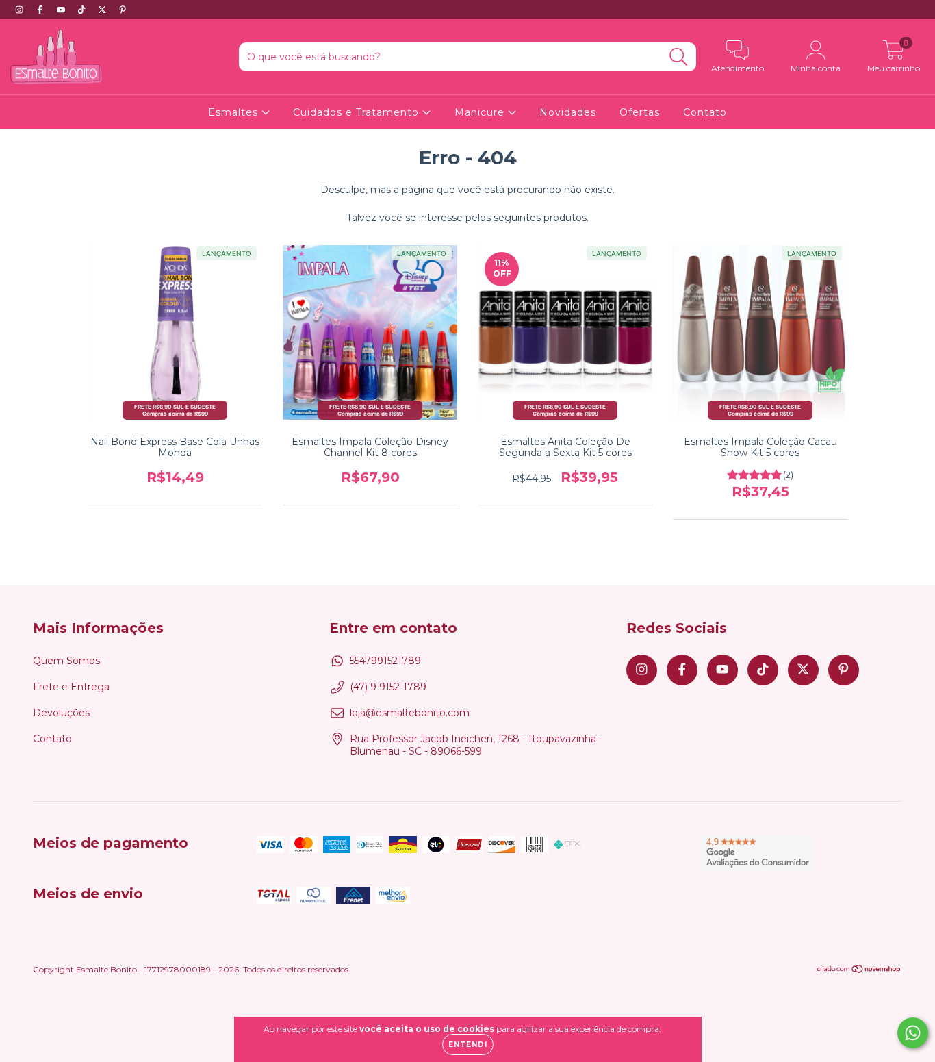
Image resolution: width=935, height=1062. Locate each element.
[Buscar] (679, 57)
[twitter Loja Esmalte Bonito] (103, 9)
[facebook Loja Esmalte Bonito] (41, 9)
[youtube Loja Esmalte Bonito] (62, 9)
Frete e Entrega (71, 687)
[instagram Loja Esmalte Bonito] (20, 9)
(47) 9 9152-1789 (388, 687)
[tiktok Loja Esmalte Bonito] (83, 9)
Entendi (467, 1044)
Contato (705, 112)
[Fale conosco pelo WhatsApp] (912, 1032)
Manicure (481, 112)
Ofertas (639, 112)
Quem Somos (66, 661)
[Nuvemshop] (859, 970)
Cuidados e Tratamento (357, 112)
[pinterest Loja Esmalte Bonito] (122, 9)
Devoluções (61, 713)
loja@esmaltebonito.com (410, 713)
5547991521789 (385, 661)
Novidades (567, 112)
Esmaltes (234, 112)
